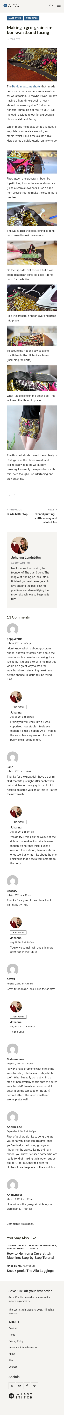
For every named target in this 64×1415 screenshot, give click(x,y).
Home (12, 1334)
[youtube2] (19, 1385)
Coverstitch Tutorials (40, 1245)
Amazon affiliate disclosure (23, 1347)
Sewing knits (15, 1248)
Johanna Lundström (26, 558)
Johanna (16, 712)
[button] (59, 5)
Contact (13, 1328)
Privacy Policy (16, 1341)
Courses (13, 1366)
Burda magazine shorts (26, 86)
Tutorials (32, 18)
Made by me (15, 18)
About (12, 1353)
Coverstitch (15, 1245)
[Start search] (51, 5)
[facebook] (27, 1385)
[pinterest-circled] (34, 1385)
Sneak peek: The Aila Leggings (30, 1271)
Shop (11, 1360)
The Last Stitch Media (21, 1309)
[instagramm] (12, 1385)
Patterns (29, 1266)
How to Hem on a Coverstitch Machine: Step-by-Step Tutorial (30, 1255)
